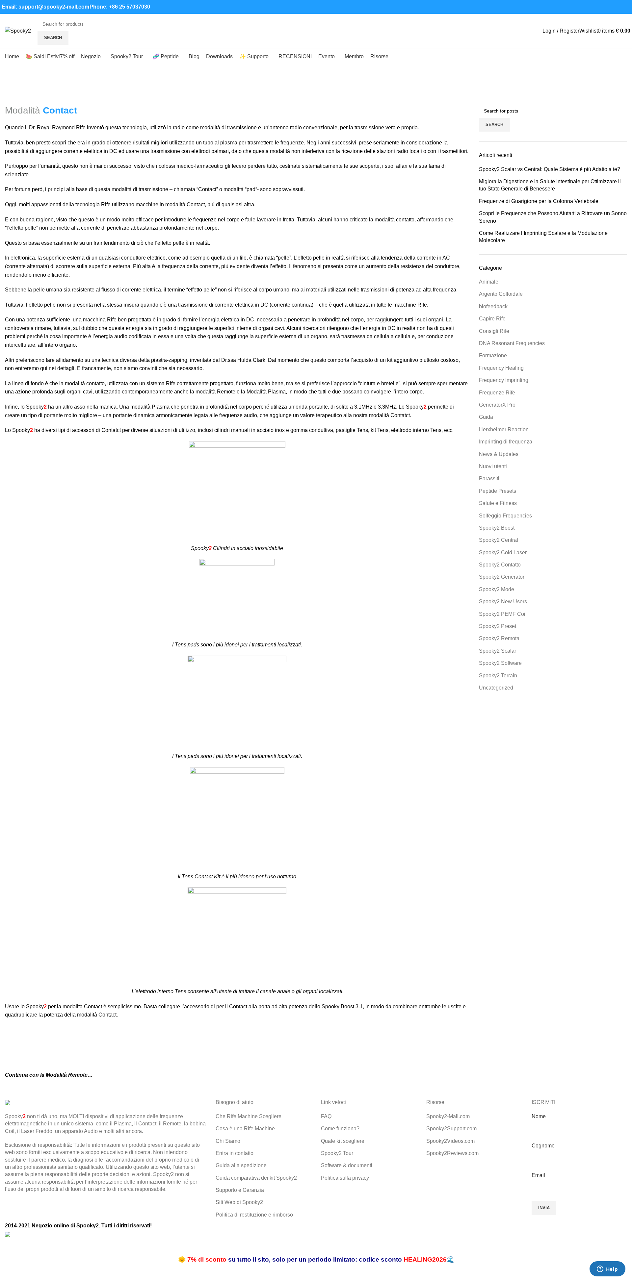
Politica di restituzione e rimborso (254, 1215)
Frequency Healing (501, 368)
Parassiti (489, 478)
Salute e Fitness (498, 503)
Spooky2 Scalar (497, 651)
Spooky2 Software (500, 663)
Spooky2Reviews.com (452, 1153)
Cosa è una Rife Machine (245, 1128)
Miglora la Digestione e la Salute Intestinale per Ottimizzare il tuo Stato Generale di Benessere (550, 185)
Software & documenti (346, 1165)
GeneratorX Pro (497, 405)
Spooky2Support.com (451, 1128)
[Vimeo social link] (619, 7)
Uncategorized (496, 688)
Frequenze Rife (497, 392)
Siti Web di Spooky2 (239, 1202)
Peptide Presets (497, 491)
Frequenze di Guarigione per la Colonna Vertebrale (538, 201)
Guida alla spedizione (241, 1165)
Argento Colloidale (501, 294)
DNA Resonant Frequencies (512, 343)
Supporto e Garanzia (240, 1190)
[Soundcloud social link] (626, 7)
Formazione (493, 355)
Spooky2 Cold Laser (503, 552)
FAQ (326, 1116)
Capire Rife (492, 318)
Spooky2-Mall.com (448, 1116)
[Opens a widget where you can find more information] (607, 1269)
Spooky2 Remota (499, 638)
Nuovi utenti (493, 466)
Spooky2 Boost (496, 528)
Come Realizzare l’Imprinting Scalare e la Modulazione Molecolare (543, 236)
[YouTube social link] (604, 7)
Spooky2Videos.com (450, 1141)
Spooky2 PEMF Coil (503, 614)
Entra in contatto (234, 1153)
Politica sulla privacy (345, 1178)
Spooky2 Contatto (500, 564)
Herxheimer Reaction (504, 429)
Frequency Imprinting (503, 380)
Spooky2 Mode (496, 589)
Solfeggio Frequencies (505, 515)
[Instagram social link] (596, 7)
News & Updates (498, 454)
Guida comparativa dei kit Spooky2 (256, 1178)
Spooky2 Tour (337, 1153)
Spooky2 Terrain (498, 675)
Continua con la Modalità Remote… (49, 1075)
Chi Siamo (228, 1141)
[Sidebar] (8, 1273)
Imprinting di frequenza (505, 441)
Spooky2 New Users (503, 601)
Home (10, 100)
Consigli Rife (494, 331)
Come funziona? (340, 1128)
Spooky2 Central (498, 540)
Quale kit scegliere (342, 1141)
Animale (488, 282)
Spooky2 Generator (501, 577)
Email (538, 1175)
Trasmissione (35, 100)
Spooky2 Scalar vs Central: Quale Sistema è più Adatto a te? (549, 169)
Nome (539, 1116)
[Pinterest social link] (611, 7)
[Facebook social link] (581, 7)
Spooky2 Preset (497, 626)
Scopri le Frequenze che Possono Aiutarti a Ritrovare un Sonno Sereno (553, 217)
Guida (486, 417)
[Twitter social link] (588, 7)
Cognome (543, 1145)
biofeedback (493, 306)
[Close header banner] (8, 1246)
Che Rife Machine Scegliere (248, 1116)
